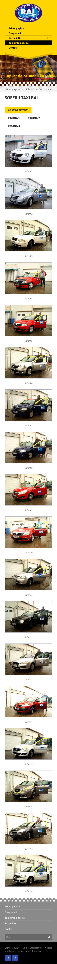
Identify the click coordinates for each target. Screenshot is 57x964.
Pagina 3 (14, 126)
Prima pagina (16, 28)
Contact (13, 47)
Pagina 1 (14, 118)
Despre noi (15, 33)
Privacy (28, 951)
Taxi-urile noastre (19, 42)
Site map (37, 951)
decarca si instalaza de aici (43, 79)
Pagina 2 (34, 118)
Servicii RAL (15, 38)
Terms (20, 951)
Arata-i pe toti (18, 110)
